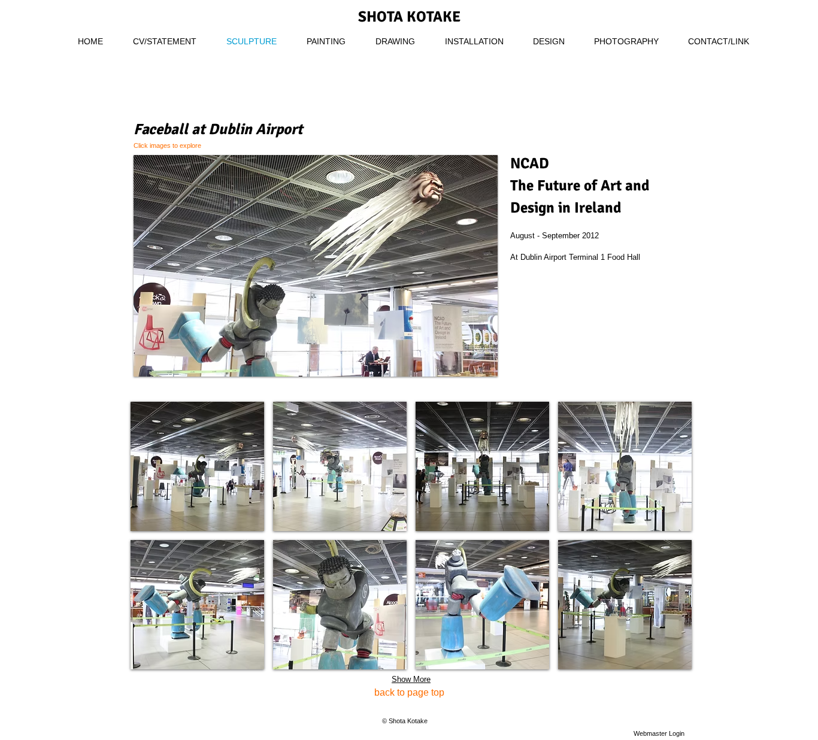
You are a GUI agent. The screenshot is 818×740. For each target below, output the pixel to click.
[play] (472, 366)
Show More (411, 679)
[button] (316, 266)
